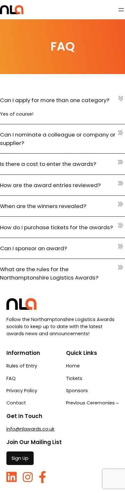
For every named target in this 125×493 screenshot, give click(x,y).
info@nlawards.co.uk (30, 429)
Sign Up (20, 458)
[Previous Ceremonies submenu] (117, 403)
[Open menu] (121, 10)
